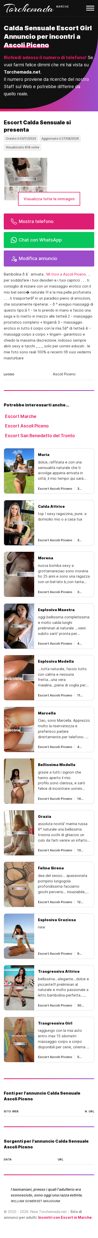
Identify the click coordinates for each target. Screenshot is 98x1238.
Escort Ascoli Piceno (27, 425)
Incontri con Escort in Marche (65, 1217)
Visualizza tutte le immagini (49, 198)
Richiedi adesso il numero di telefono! (45, 57)
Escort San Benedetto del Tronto (40, 435)
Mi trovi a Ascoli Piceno (66, 274)
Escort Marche (20, 416)
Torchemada (29, 8)
